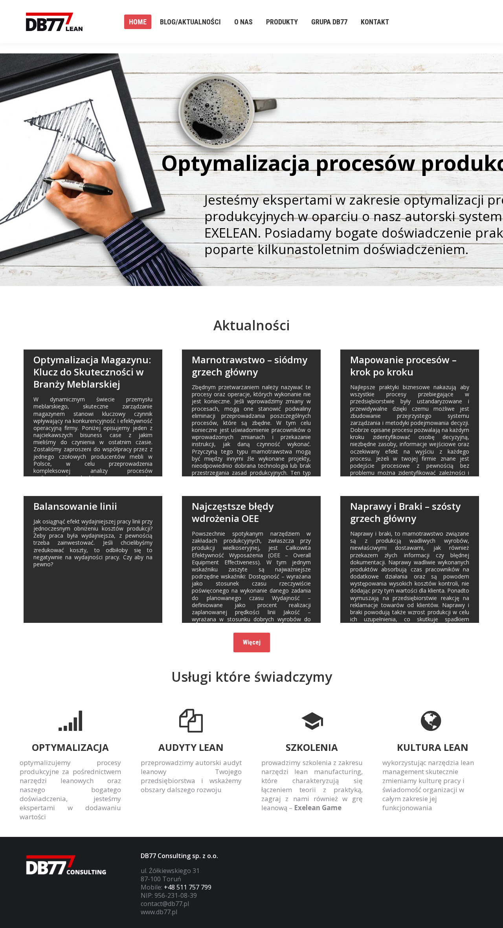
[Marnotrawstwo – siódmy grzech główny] (251, 413)
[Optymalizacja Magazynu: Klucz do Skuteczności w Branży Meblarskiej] (93, 413)
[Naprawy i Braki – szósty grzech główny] (409, 559)
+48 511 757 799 (187, 887)
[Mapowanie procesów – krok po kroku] (409, 413)
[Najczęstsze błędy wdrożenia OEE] (251, 559)
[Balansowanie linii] (93, 559)
